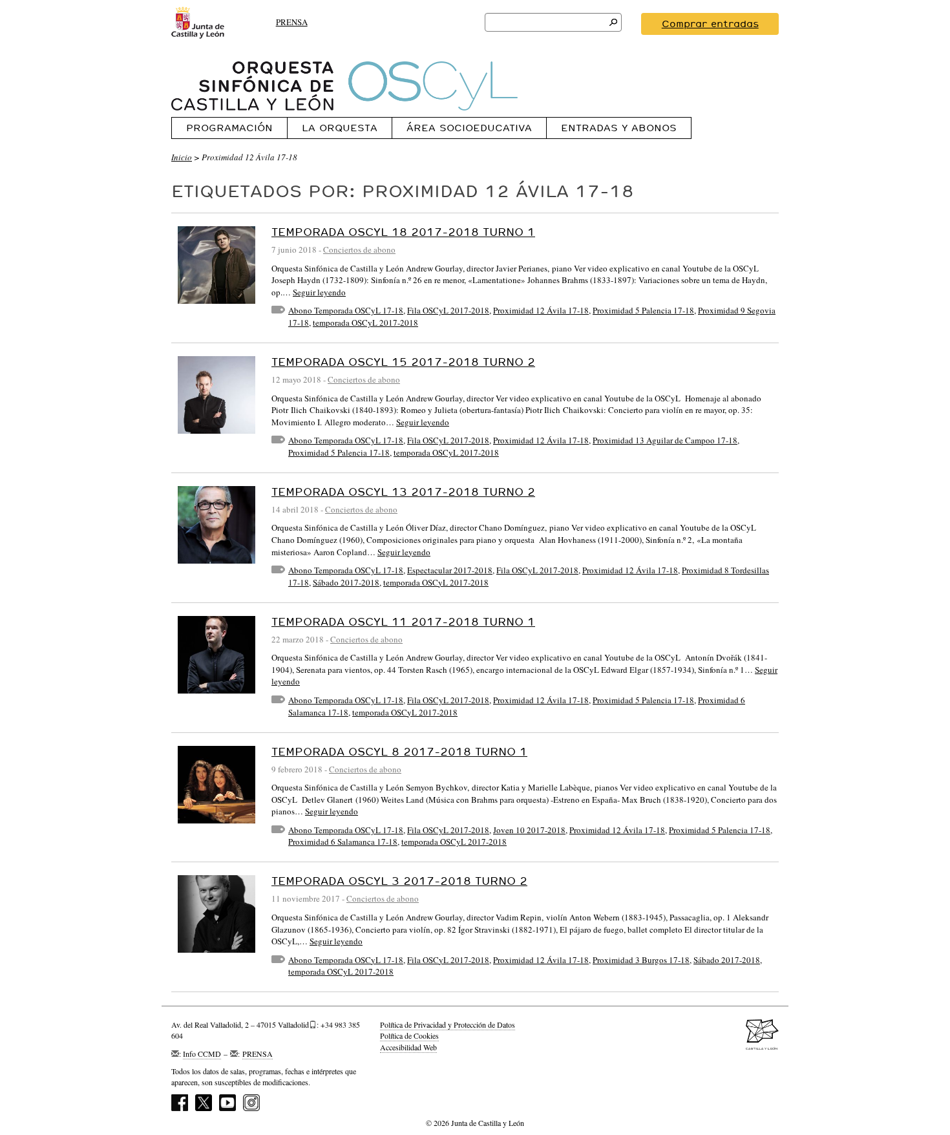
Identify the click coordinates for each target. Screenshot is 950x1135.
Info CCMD (202, 1053)
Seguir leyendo (319, 292)
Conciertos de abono (359, 249)
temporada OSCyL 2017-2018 (365, 322)
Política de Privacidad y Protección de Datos (447, 1024)
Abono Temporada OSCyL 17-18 (345, 310)
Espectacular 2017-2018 (449, 570)
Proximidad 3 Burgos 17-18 (641, 960)
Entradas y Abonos (619, 128)
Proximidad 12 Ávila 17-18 (541, 310)
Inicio (181, 157)
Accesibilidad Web (408, 1047)
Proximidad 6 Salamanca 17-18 (342, 841)
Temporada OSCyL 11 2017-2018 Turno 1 (403, 621)
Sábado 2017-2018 (346, 582)
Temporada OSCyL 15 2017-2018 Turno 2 (403, 361)
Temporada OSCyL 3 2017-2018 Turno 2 (399, 880)
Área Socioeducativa (469, 128)
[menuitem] (229, 127)
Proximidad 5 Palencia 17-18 (643, 310)
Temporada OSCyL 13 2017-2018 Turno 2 (403, 491)
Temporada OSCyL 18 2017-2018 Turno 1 (403, 232)
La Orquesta (339, 128)
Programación (229, 128)
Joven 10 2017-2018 (529, 830)
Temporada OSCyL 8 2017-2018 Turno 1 (399, 751)
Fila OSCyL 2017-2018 (448, 310)
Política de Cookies (409, 1035)
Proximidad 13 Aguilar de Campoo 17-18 (665, 440)
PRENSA (292, 22)
